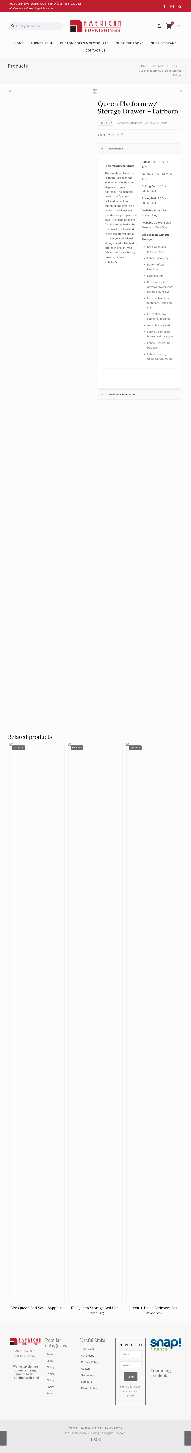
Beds (174, 66)
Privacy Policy (89, 1362)
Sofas (49, 1354)
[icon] (99, 1439)
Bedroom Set (151, 122)
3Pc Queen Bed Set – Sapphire (37, 1307)
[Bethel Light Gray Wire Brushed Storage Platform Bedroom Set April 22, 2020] (187, 1438)
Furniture (86, 1381)
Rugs (49, 1393)
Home (143, 66)
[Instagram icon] (95, 1439)
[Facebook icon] (91, 1439)
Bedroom (158, 66)
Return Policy (89, 1388)
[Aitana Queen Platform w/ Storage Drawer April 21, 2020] (3, 1438)
